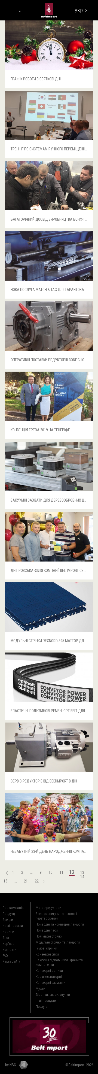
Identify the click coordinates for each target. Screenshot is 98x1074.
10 (51, 872)
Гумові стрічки (46, 948)
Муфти (40, 989)
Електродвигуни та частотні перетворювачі (56, 916)
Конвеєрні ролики (49, 971)
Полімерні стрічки (49, 936)
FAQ (5, 956)
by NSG (10, 1065)
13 (82, 872)
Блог (6, 938)
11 (61, 872)
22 (37, 881)
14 (82, 877)
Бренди (7, 920)
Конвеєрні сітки (47, 954)
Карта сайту (11, 961)
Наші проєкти (12, 926)
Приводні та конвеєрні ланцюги (60, 924)
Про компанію (13, 908)
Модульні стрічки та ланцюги (58, 942)
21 (26, 881)
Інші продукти (46, 1001)
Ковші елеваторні (49, 977)
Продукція (9, 914)
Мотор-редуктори (48, 908)
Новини (8, 932)
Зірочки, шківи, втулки (53, 995)
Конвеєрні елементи (50, 983)
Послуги (42, 1007)
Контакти (9, 950)
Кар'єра (8, 944)
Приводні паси (47, 930)
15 (5, 881)
